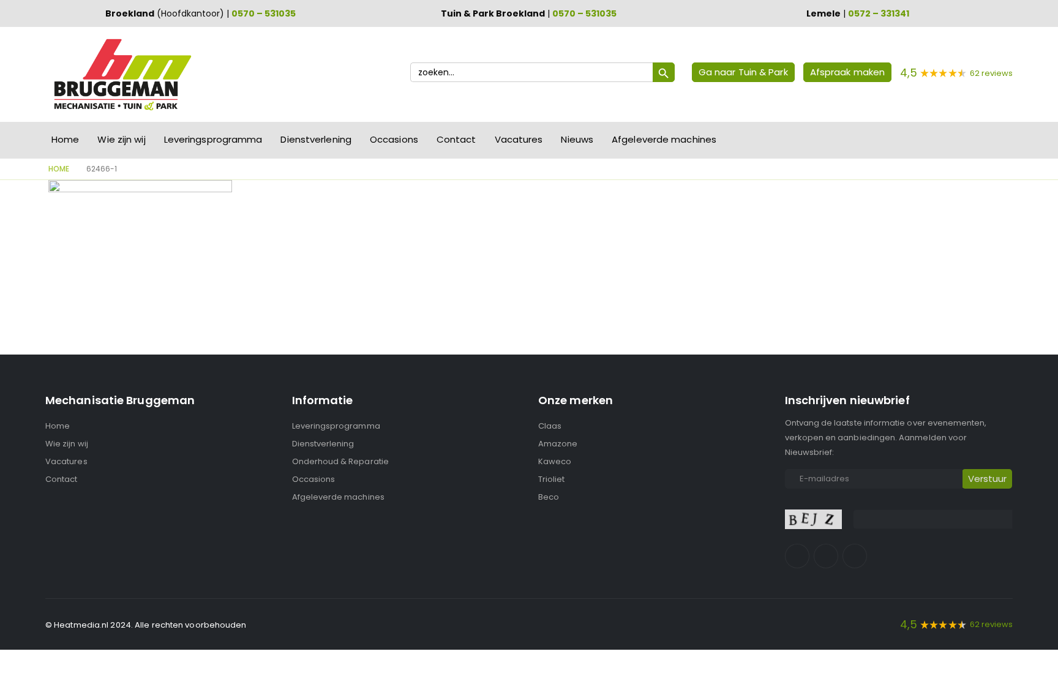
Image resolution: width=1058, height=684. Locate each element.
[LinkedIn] (854, 556)
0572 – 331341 (878, 13)
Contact (456, 139)
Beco (548, 497)
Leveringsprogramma (213, 139)
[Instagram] (826, 556)
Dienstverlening (315, 139)
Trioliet (551, 479)
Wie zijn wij (121, 139)
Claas (549, 426)
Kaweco (554, 461)
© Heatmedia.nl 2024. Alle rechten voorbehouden (146, 625)
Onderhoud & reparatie (340, 461)
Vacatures (519, 139)
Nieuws (577, 139)
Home (65, 139)
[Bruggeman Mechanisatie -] (121, 74)
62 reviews (991, 73)
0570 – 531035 (263, 13)
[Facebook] (797, 556)
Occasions (394, 139)
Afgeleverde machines (664, 139)
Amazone (557, 443)
